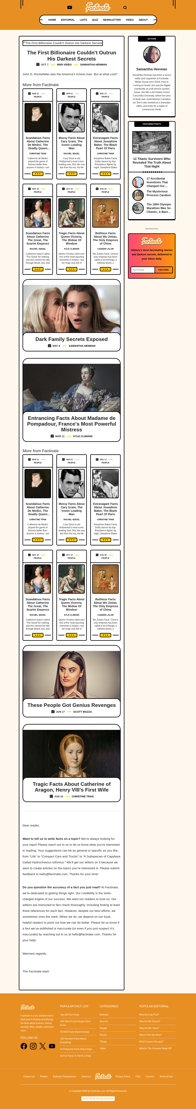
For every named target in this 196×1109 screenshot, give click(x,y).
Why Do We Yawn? (149, 1028)
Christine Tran (37, 153)
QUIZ (95, 19)
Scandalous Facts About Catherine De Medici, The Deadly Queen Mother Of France (38, 144)
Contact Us (29, 1076)
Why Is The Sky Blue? (150, 1035)
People (103, 1028)
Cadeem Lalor (105, 249)
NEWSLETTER (112, 19)
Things (103, 1041)
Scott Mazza (82, 711)
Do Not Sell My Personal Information (98, 1099)
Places (103, 1035)
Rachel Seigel (72, 153)
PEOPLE (38, 97)
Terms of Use (166, 1076)
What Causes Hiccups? (151, 1041)
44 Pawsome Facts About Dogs (76, 1049)
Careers (150, 1076)
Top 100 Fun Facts (69, 1014)
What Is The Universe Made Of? (155, 1048)
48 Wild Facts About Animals (74, 1032)
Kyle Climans (71, 249)
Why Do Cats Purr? (149, 1014)
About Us (86, 1076)
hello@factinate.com (53, 874)
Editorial (104, 1014)
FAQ (138, 1076)
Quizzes (104, 1021)
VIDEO (130, 19)
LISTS (83, 19)
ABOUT (143, 19)
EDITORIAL (68, 19)
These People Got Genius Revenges (71, 705)
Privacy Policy (123, 1076)
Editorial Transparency (64, 1076)
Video (103, 1048)
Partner (44, 1076)
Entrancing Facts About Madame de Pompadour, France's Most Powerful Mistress (71, 424)
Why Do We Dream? (149, 1021)
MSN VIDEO (64, 64)
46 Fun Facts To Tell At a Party (75, 1056)
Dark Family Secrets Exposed (71, 339)
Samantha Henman (93, 64)
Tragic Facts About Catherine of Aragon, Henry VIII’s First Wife (72, 787)
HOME (52, 19)
